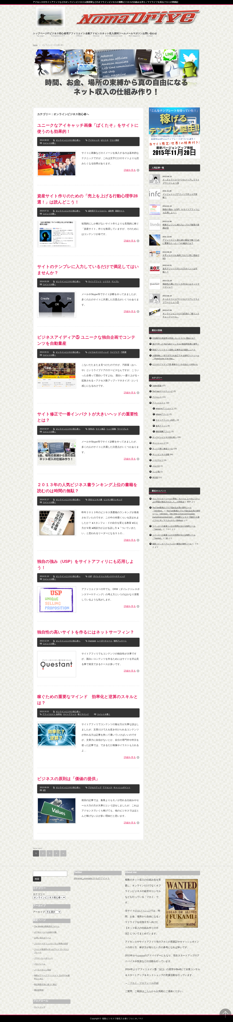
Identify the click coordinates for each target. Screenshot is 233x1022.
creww (141, 955)
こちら (147, 991)
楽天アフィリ (161, 426)
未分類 (155, 477)
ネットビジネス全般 (160, 454)
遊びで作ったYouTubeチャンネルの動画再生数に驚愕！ (175, 344)
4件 (44, 790)
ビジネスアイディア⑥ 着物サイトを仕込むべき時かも (175, 364)
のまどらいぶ (142, 910)
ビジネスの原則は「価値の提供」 (68, 778)
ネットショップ (158, 443)
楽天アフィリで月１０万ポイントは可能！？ (180, 270)
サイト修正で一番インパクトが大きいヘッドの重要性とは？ (87, 417)
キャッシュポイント (121, 787)
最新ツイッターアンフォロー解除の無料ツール (172, 544)
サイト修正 (100, 429)
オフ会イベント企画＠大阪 (45, 932)
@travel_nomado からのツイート (92, 878)
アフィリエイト (158, 403)
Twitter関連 (157, 386)
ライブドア (114, 352)
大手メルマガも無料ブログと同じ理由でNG (181, 257)
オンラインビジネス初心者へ (68, 140)
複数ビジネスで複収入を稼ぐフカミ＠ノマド (122, 1018)
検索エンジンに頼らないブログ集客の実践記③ (181, 226)
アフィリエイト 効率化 (52, 714)
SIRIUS (91, 429)
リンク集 (156, 472)
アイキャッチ (93, 140)
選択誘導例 (38, 990)
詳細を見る (130, 170)
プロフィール (39, 964)
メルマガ (156, 466)
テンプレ (115, 281)
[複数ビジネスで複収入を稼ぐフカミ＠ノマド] (50, 25)
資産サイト (120, 211)
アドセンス (107, 787)
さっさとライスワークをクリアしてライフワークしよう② (181, 301)
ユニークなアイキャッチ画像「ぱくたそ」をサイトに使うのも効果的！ (88, 128)
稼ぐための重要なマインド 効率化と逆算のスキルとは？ (87, 699)
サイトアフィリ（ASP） (166, 420)
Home (35, 45)
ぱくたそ (104, 140)
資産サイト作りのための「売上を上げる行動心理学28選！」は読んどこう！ (87, 199)
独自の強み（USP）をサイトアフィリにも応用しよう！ (85, 564)
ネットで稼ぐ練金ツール (162, 449)
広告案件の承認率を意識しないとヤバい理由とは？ (173, 338)
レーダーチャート (104, 641)
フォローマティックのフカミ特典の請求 (51, 943)
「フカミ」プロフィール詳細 (142, 983)
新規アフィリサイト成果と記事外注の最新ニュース (173, 350)
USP (90, 576)
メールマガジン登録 (42, 970)
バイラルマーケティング (98, 352)
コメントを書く (49, 143)
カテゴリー (39, 894)
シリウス (106, 281)
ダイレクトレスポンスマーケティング (109, 576)
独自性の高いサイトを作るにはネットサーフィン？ (85, 632)
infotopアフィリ (162, 414)
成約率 (111, 211)
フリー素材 (114, 140)
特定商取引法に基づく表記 (45, 984)
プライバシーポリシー (43, 958)
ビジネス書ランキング (113, 499)
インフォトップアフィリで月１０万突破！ (180, 196)
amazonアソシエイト (165, 408)
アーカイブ (39, 911)
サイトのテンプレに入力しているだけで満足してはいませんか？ (88, 269)
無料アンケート (120, 641)
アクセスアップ (94, 787)
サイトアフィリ (94, 281)
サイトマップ (39, 1007)
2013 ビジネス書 (95, 499)
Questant (92, 641)
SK (166, 538)
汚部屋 (123, 352)
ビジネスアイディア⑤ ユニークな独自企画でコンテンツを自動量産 (86, 340)
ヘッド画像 (111, 429)
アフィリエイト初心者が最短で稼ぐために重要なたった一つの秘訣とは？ (181, 241)
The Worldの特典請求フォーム (47, 926)
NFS (161, 969)
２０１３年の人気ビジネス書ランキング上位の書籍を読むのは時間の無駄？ (87, 487)
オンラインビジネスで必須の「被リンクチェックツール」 (181, 315)
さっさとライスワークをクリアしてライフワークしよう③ (181, 181)
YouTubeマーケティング (162, 391)
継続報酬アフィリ (163, 431)
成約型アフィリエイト (97, 211)
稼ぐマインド (83, 714)
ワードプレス (122, 429)
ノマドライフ (158, 460)
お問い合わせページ (42, 938)
